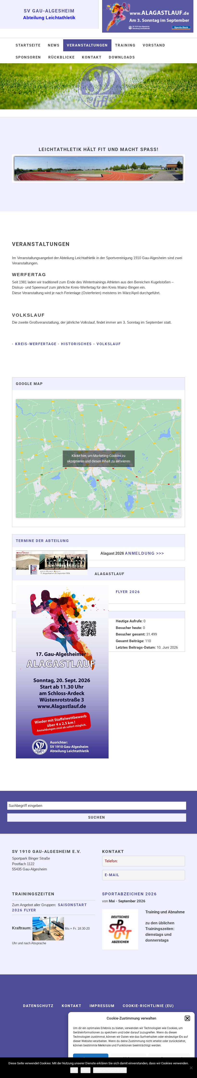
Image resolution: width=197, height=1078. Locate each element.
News (54, 45)
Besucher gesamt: (131, 634)
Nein (85, 1070)
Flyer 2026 (128, 592)
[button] (187, 1018)
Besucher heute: (129, 628)
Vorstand (154, 45)
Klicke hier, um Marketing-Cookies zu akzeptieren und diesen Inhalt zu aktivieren (98, 458)
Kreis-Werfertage (35, 344)
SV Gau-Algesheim (49, 11)
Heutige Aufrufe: (129, 621)
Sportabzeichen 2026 (129, 894)
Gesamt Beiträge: (130, 641)
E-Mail (112, 875)
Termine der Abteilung (42, 541)
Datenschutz (38, 1006)
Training (125, 45)
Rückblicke (61, 57)
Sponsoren (28, 57)
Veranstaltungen (87, 45)
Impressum (102, 1006)
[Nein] (191, 1067)
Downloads (122, 57)
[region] (98, 86)
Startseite (28, 45)
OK (74, 1070)
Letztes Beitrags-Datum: (136, 647)
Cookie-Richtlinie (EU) (148, 1006)
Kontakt (92, 57)
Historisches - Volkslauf (91, 344)
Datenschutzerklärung (110, 1070)
